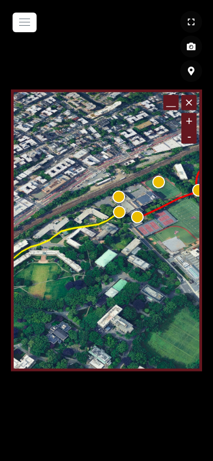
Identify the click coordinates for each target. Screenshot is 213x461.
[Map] (191, 71)
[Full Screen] (191, 22)
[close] (189, 102)
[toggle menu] (25, 22)
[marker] (119, 212)
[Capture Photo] (191, 46)
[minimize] (171, 102)
